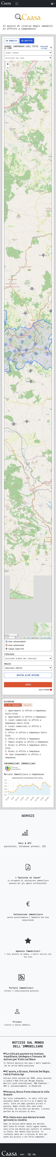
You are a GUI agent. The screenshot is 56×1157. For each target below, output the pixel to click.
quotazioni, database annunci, (23, 846)
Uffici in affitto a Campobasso (24, 738)
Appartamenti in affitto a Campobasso (27, 717)
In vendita (11, 40)
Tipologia (9, 654)
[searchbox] (28, 658)
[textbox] (28, 53)
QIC (44, 846)
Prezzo (7, 664)
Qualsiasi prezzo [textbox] (13, 668)
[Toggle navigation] (16, 3)
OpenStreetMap (45, 638)
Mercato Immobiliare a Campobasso (24, 774)
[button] (53, 3)
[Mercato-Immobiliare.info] (28, 768)
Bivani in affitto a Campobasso (24, 751)
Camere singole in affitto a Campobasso (28, 742)
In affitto (26, 40)
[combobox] (28, 52)
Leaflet (27, 638)
